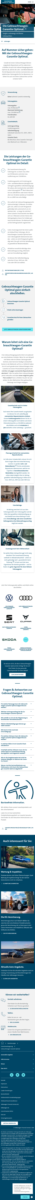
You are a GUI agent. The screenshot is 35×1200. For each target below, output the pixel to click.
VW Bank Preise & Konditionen (9, 1101)
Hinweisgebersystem (6, 1118)
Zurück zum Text (15, 1154)
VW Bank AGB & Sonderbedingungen (11, 1097)
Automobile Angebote (7, 1055)
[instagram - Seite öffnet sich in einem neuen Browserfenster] (11, 1075)
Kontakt (3, 1080)
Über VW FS (4, 1068)
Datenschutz (4, 1087)
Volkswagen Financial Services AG (10, 1104)
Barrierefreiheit (5, 1094)
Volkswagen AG (5, 1108)
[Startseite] (2, 1043)
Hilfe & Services (5, 1059)
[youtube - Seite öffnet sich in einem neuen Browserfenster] (23, 1075)
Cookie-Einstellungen (6, 1090)
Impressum (4, 1084)
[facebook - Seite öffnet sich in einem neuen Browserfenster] (17, 1075)
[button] (32, 1197)
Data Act (3, 1114)
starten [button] (25, 1197)
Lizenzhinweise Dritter (7, 1111)
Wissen (3, 1064)
